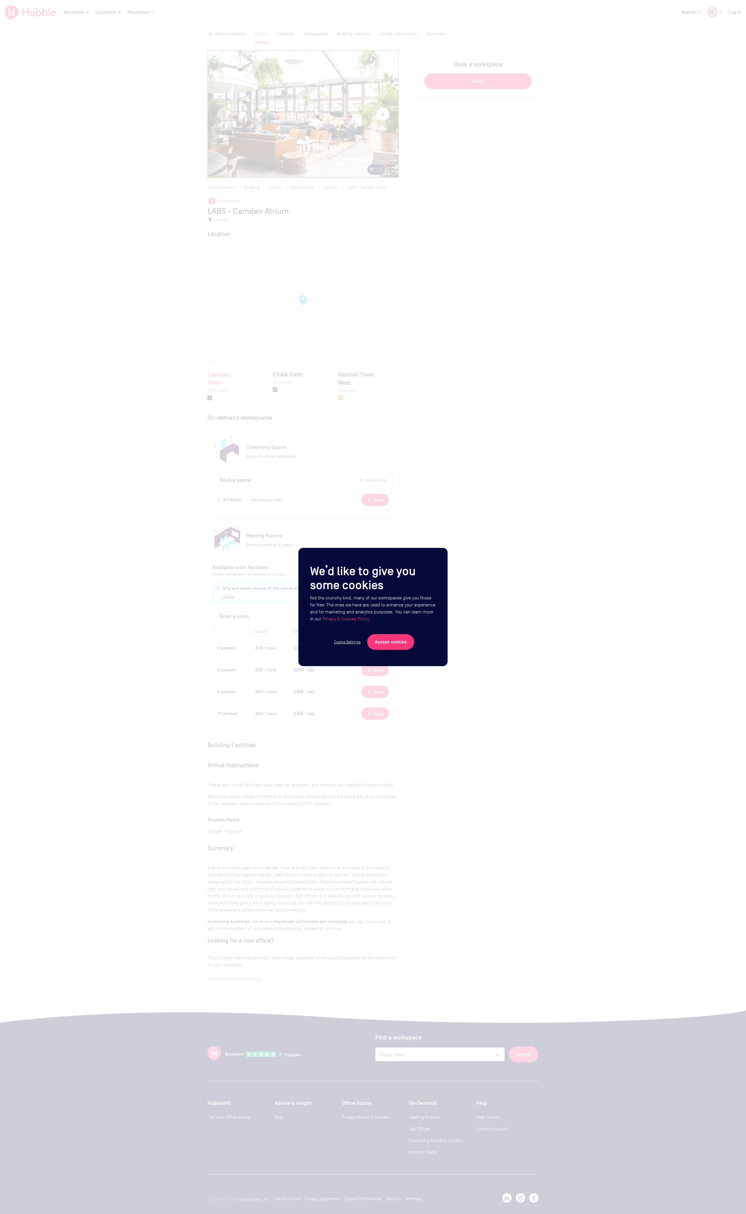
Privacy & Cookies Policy (345, 618)
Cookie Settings (347, 642)
